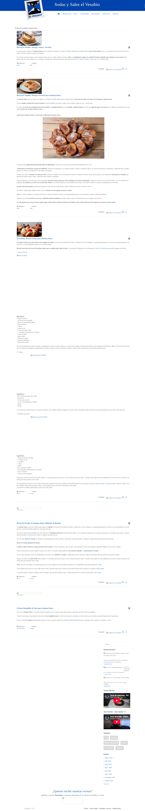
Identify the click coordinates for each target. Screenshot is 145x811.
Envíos (86, 808)
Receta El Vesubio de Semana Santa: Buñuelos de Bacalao (39, 523)
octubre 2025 (109, 780)
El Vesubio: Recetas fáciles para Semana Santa (34, 238)
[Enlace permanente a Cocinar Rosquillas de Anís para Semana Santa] (29, 593)
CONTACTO (106, 14)
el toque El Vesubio (83, 59)
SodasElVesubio (20, 628)
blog (54, 202)
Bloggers (32, 628)
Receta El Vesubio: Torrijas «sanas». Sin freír (34, 47)
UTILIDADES (84, 14)
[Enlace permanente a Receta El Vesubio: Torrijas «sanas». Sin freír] (29, 45)
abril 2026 (108, 771)
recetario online (110, 202)
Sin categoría (109, 748)
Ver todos (106, 784)
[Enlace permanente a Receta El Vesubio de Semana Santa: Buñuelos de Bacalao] (29, 508)
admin (18, 65)
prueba (74, 485)
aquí (40, 485)
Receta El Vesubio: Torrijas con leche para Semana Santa (39, 95)
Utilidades (120, 748)
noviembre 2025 (110, 777)
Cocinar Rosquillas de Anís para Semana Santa (35, 608)
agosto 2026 (108, 758)
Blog (31, 65)
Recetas (32, 493)
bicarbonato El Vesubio (91, 551)
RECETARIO (95, 14)
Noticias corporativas (111, 743)
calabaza (83, 533)
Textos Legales (94, 808)
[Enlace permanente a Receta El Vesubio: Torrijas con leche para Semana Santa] (29, 93)
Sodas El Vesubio (66, 51)
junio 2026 (108, 764)
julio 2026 (108, 761)
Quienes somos (117, 808)
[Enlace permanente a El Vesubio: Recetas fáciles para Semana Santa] (29, 236)
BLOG (76, 14)
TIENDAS (116, 14)
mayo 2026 (108, 767)
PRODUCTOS (66, 14)
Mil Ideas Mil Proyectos (77, 620)
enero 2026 (108, 774)
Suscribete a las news (105, 808)
